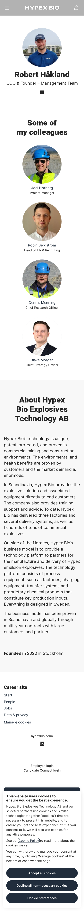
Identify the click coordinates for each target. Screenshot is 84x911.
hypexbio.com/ (42, 736)
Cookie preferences (42, 898)
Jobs (8, 708)
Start (8, 695)
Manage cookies (17, 722)
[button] (76, 7)
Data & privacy (16, 715)
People (9, 702)
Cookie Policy (29, 841)
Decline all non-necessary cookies (42, 885)
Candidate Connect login (42, 770)
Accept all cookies (42, 873)
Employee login (42, 766)
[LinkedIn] (42, 92)
